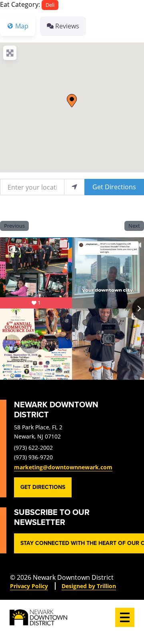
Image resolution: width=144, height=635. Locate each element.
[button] (72, 100)
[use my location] (74, 187)
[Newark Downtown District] (38, 617)
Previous (14, 225)
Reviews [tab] (67, 26)
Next (134, 225)
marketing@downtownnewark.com (63, 467)
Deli (50, 4)
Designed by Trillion (89, 586)
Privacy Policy (29, 586)
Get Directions (114, 186)
